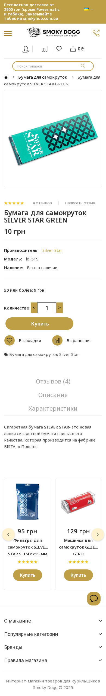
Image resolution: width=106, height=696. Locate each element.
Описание (53, 395)
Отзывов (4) (53, 381)
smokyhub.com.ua (40, 18)
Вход (29, 48)
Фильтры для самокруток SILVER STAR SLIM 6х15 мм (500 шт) (27, 543)
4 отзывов (42, 203)
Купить (40, 323)
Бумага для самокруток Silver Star (44, 354)
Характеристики (53, 408)
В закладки (30, 340)
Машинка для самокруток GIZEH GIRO (78, 543)
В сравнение (79, 340)
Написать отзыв (80, 203)
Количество (16, 308)
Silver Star (52, 250)
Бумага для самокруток (42, 77)
